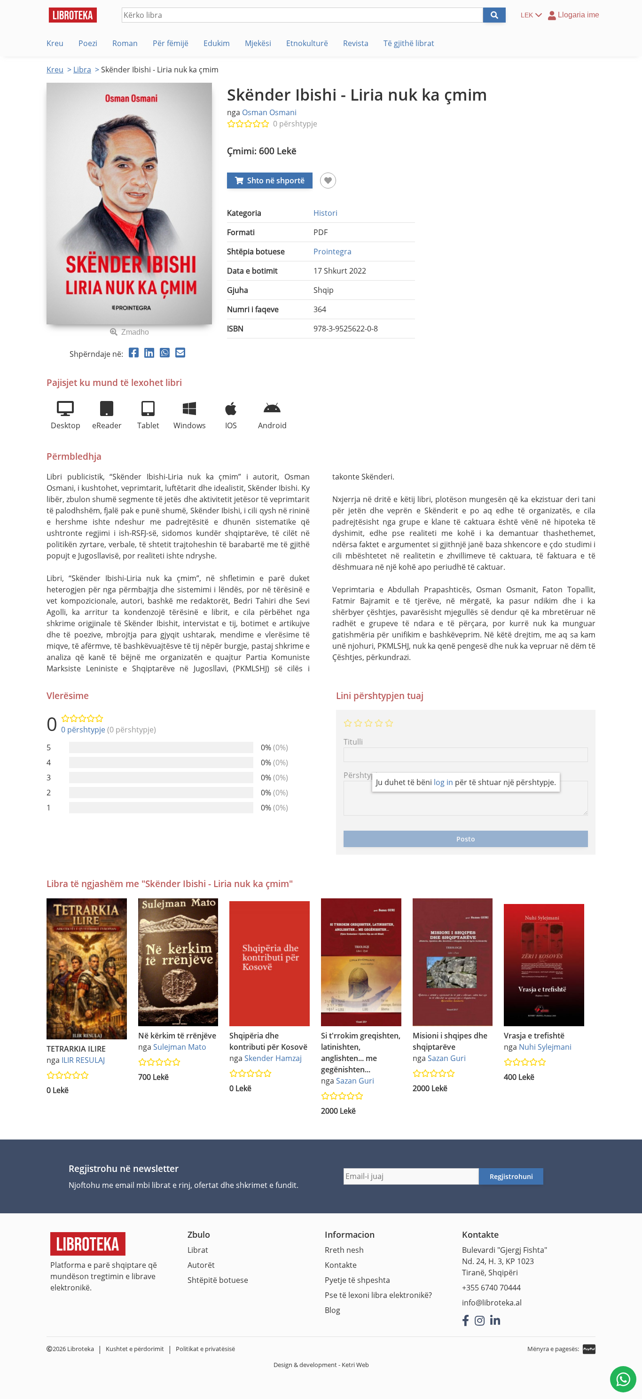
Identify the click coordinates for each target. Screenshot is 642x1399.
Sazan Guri (355, 1081)
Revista (355, 43)
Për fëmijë (170, 43)
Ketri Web (355, 1364)
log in (443, 782)
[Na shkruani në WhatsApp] (623, 1379)
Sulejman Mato (179, 1047)
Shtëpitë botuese (218, 1280)
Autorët (201, 1265)
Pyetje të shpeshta (357, 1280)
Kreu (55, 43)
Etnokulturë (307, 43)
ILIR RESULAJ (83, 1060)
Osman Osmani (269, 112)
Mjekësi (258, 43)
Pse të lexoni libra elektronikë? (378, 1295)
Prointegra (332, 251)
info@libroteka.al (492, 1302)
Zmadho (135, 332)
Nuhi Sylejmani (545, 1047)
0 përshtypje (295, 123)
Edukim (217, 43)
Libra (82, 69)
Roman (125, 43)
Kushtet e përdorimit (135, 1348)
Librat (198, 1250)
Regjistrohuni (511, 1176)
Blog (332, 1310)
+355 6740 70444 (491, 1287)
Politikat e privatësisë (205, 1348)
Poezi (87, 43)
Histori (325, 213)
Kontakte (341, 1265)
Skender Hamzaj (273, 1058)
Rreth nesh (344, 1250)
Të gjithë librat (409, 43)
